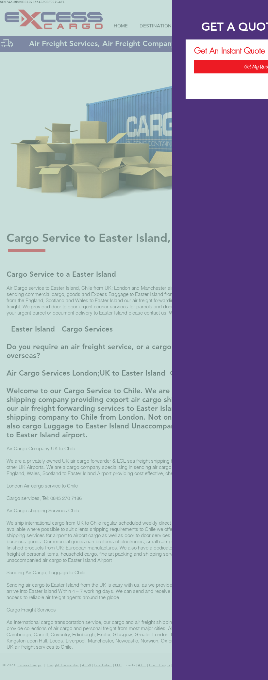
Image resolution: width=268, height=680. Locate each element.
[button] (256, 11)
